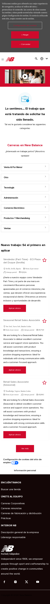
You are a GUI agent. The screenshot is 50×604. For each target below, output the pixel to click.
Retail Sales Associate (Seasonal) (16, 383)
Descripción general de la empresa (20, 532)
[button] (25, 25)
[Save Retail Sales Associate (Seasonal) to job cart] (44, 382)
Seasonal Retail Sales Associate (21, 320)
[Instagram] (15, 582)
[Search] (36, 58)
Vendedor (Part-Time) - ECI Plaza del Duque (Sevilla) (22, 261)
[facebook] (4, 582)
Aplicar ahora (15, 308)
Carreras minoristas (11, 508)
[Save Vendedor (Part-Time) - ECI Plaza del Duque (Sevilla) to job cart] (44, 260)
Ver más (25, 449)
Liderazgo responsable (13, 537)
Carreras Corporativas (13, 503)
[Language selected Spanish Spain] (44, 58)
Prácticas (6, 518)
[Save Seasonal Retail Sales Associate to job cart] (44, 321)
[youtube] (37, 582)
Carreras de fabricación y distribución (21, 513)
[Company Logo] (9, 59)
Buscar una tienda (11, 489)
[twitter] (26, 582)
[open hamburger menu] (2, 59)
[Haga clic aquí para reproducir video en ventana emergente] (25, 76)
